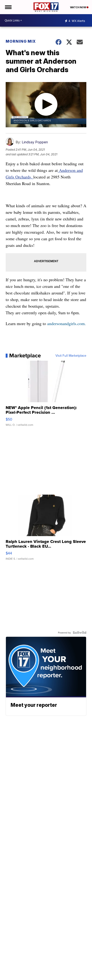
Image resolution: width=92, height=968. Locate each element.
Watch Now (78, 7)
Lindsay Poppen (35, 142)
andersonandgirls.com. (66, 323)
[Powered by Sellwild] (79, 632)
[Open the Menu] (8, 7)
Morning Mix (21, 41)
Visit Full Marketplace (70, 355)
